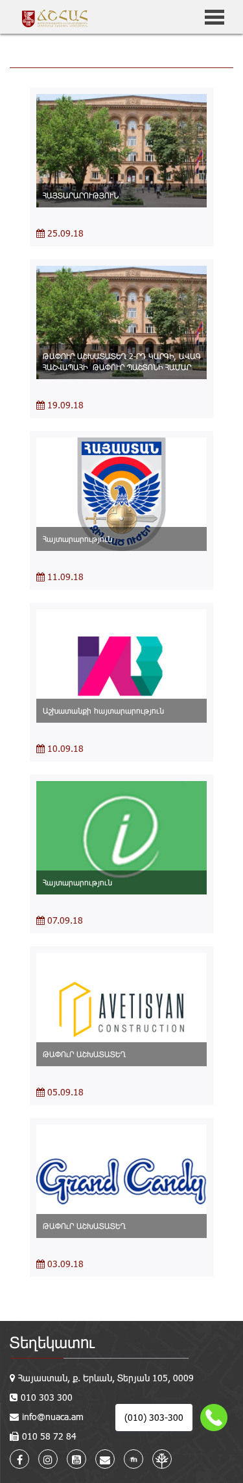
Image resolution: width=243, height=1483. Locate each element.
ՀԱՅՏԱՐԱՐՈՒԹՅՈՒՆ (81, 195)
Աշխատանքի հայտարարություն (103, 710)
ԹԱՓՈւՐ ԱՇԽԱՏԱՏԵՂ (84, 1053)
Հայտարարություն (77, 538)
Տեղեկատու (52, 1342)
